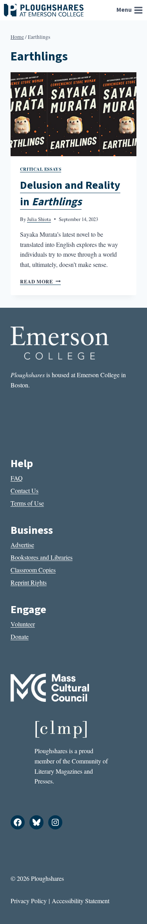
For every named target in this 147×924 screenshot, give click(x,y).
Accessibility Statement (80, 901)
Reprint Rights (29, 582)
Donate (20, 636)
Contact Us (24, 490)
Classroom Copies (33, 570)
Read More (40, 281)
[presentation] (73, 114)
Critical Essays (40, 169)
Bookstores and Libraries (42, 557)
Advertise (22, 545)
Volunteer (23, 624)
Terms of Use (27, 503)
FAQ (17, 478)
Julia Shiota (39, 219)
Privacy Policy (29, 901)
